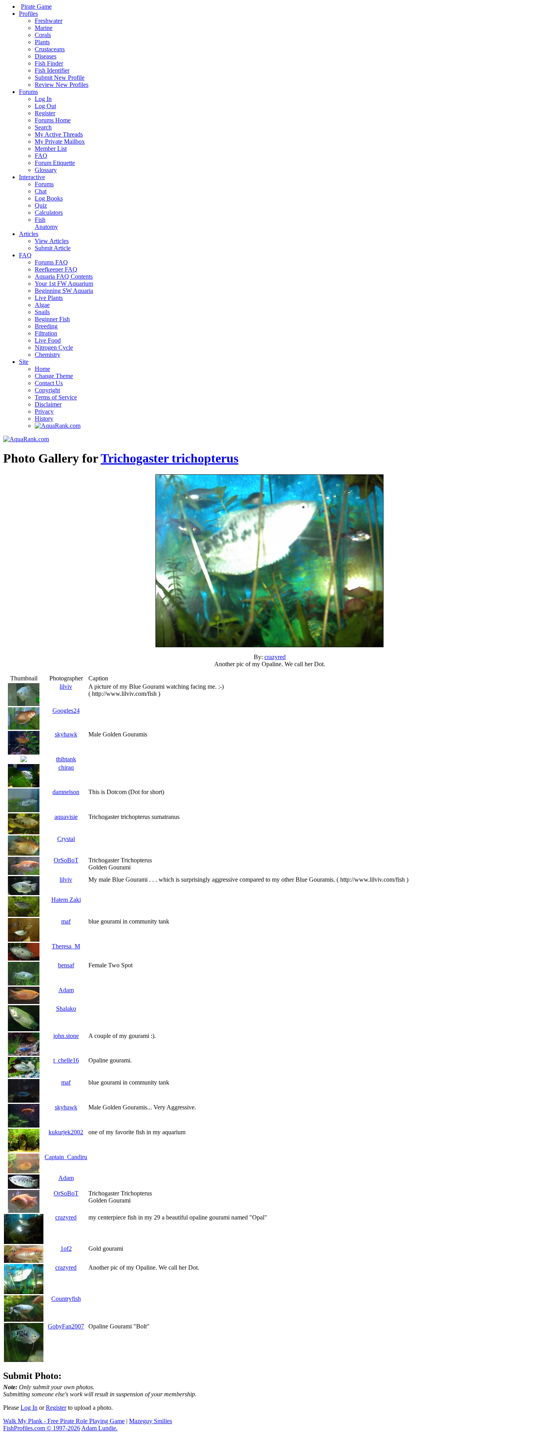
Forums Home (53, 120)
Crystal (66, 839)
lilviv (66, 686)
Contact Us (49, 383)
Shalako (66, 1008)
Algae (42, 305)
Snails (42, 312)
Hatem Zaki (66, 899)
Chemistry (47, 354)
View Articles (52, 241)
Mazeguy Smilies (150, 1421)
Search (43, 127)
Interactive (32, 177)
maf (66, 921)
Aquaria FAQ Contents (64, 276)
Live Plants (49, 297)
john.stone (66, 1035)
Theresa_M (66, 946)
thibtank (66, 759)
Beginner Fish (52, 319)
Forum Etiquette (55, 162)
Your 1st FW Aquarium (64, 283)
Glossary (46, 170)
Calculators (49, 212)
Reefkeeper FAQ (56, 269)
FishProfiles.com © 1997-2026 (41, 1428)
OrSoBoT (66, 860)
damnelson (65, 792)
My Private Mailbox (60, 141)
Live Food (48, 340)
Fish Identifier (52, 70)
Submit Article (53, 248)
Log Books (49, 198)
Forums (28, 91)
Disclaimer (48, 404)
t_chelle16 (66, 1060)
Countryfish (66, 1298)
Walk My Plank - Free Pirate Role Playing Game (64, 1421)
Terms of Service (56, 397)
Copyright (47, 390)
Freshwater (48, 20)
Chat (41, 191)
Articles (28, 233)
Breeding (46, 326)
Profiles (28, 13)
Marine (43, 27)
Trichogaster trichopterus (169, 458)
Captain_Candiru (66, 1157)
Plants (42, 42)
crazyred (275, 657)
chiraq (66, 767)
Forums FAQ (51, 262)
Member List (51, 148)
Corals (43, 35)
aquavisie (66, 816)
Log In (43, 99)
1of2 (66, 1248)
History (44, 418)
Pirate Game (36, 6)
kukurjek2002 (66, 1132)
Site (23, 361)
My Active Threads (59, 134)
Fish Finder (49, 63)
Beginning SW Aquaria (64, 290)
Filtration (46, 333)
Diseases (45, 56)
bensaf (66, 965)
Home (42, 368)
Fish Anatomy (46, 223)
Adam (66, 990)
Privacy (44, 411)
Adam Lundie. (99, 1428)
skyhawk (66, 734)
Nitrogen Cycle (54, 347)
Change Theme (54, 376)
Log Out (45, 106)
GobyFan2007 (66, 1326)
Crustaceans (50, 49)
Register (45, 113)
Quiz (41, 205)
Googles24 (66, 710)
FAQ (41, 155)
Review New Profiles (61, 84)
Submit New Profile (59, 77)
